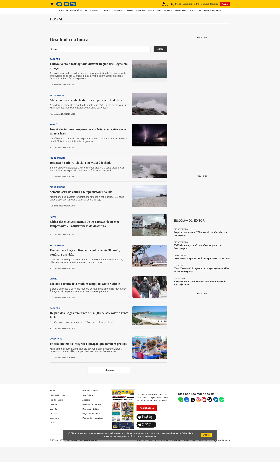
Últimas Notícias (74, 11)
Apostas (192, 11)
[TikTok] (209, 399)
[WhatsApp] (180, 399)
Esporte (117, 11)
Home (61, 11)
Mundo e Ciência (164, 11)
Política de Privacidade (92, 418)
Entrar (165, 6)
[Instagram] (198, 399)
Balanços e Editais (90, 409)
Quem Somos (204, 440)
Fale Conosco (189, 440)
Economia (140, 11)
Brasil (151, 11)
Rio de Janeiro (92, 11)
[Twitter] (192, 399)
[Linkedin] (215, 399)
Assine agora (147, 408)
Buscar (160, 49)
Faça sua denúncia (209, 4)
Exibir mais (108, 370)
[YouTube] (204, 399)
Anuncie (141, 440)
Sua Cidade (180, 11)
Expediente (175, 440)
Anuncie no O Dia (191, 4)
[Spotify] (221, 399)
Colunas (129, 11)
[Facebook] (186, 399)
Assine (225, 4)
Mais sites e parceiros (210, 11)
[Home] (66, 6)
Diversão (106, 11)
